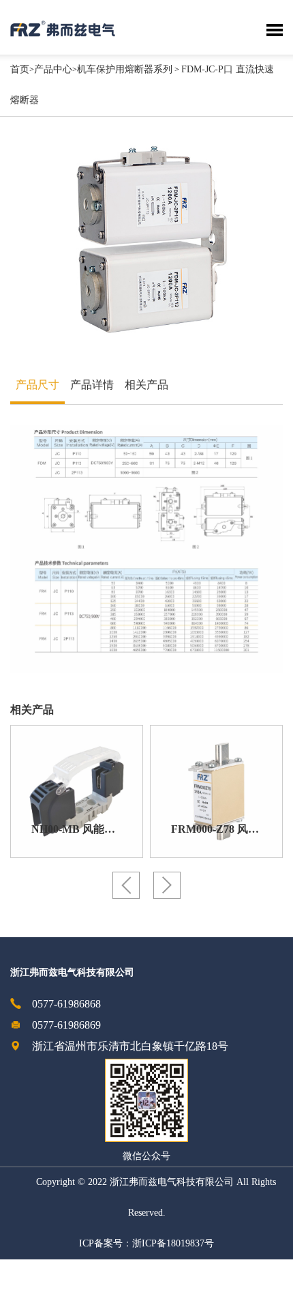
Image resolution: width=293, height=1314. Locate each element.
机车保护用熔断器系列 (124, 70)
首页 (19, 70)
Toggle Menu (274, 30)
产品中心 (53, 70)
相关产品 (146, 385)
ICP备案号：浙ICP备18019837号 (146, 1244)
